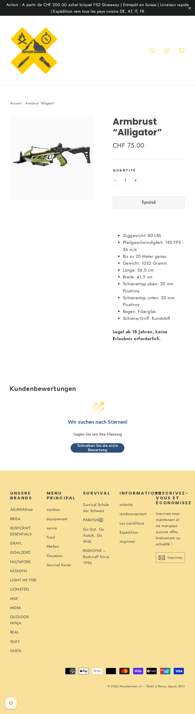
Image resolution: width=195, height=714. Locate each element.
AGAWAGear (21, 509)
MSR (14, 598)
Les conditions (132, 523)
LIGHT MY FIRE (23, 580)
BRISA (15, 519)
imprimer (127, 541)
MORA (15, 608)
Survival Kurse (59, 565)
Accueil (15, 103)
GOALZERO (20, 552)
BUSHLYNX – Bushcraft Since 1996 (96, 557)
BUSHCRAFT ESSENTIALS (20, 531)
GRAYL (16, 543)
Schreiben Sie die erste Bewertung (97, 448)
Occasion (54, 556)
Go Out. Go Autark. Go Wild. (93, 535)
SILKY (15, 641)
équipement (57, 519)
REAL (14, 632)
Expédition (129, 532)
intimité (126, 504)
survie (52, 528)
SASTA (15, 651)
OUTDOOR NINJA (19, 620)
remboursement (133, 514)
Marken (53, 546)
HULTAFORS (20, 562)
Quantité (124, 170)
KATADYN (18, 571)
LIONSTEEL (20, 589)
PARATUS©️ (93, 520)
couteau (53, 509)
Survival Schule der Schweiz (96, 508)
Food (51, 537)
